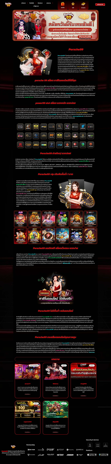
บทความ (48, 3)
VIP (73, 8)
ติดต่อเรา (40, 3)
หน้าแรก (23, 3)
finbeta (55, 384)
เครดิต (62, 7)
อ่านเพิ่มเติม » (27, 394)
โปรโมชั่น (31, 3)
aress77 (27, 384)
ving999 (83, 384)
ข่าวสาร (83, 8)
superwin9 (27, 421)
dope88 (55, 421)
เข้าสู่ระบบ (36, 6)
